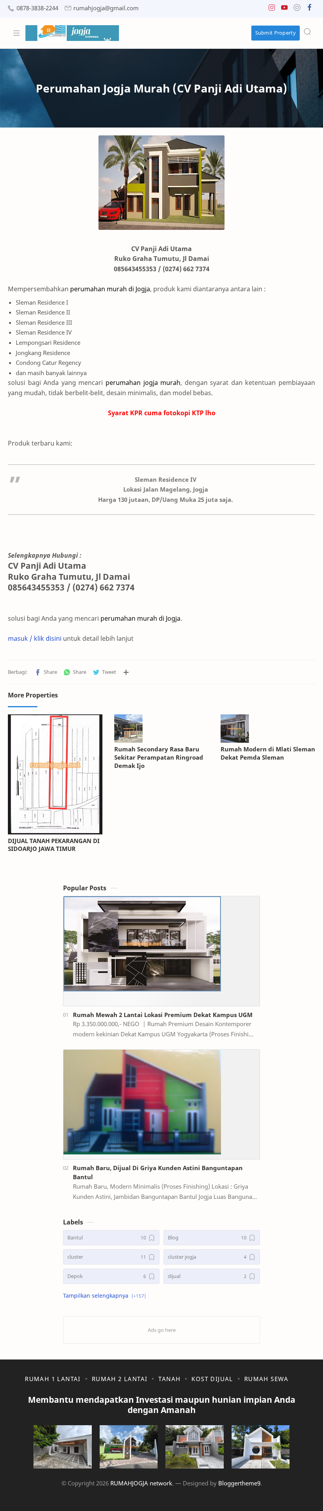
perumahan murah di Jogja (140, 618)
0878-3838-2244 (37, 8)
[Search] (307, 31)
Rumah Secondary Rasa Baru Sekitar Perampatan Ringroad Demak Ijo (158, 757)
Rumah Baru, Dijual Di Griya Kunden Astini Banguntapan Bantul (158, 1172)
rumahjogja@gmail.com (106, 8)
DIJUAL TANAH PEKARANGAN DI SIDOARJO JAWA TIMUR (54, 845)
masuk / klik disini (34, 638)
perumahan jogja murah (143, 382)
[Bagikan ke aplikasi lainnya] (126, 672)
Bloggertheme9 (239, 1483)
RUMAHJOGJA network (141, 1483)
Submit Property (275, 32)
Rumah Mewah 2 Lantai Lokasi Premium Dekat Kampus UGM (162, 1015)
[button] (272, 9)
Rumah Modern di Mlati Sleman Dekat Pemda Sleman (268, 753)
